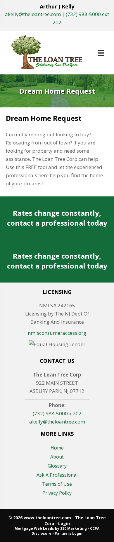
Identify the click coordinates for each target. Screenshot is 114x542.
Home (57, 448)
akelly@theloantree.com (33, 14)
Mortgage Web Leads (34, 528)
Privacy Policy (57, 493)
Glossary (57, 466)
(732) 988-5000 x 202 (57, 413)
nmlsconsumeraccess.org (57, 333)
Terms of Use (57, 484)
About (57, 457)
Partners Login (68, 533)
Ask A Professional (57, 475)
